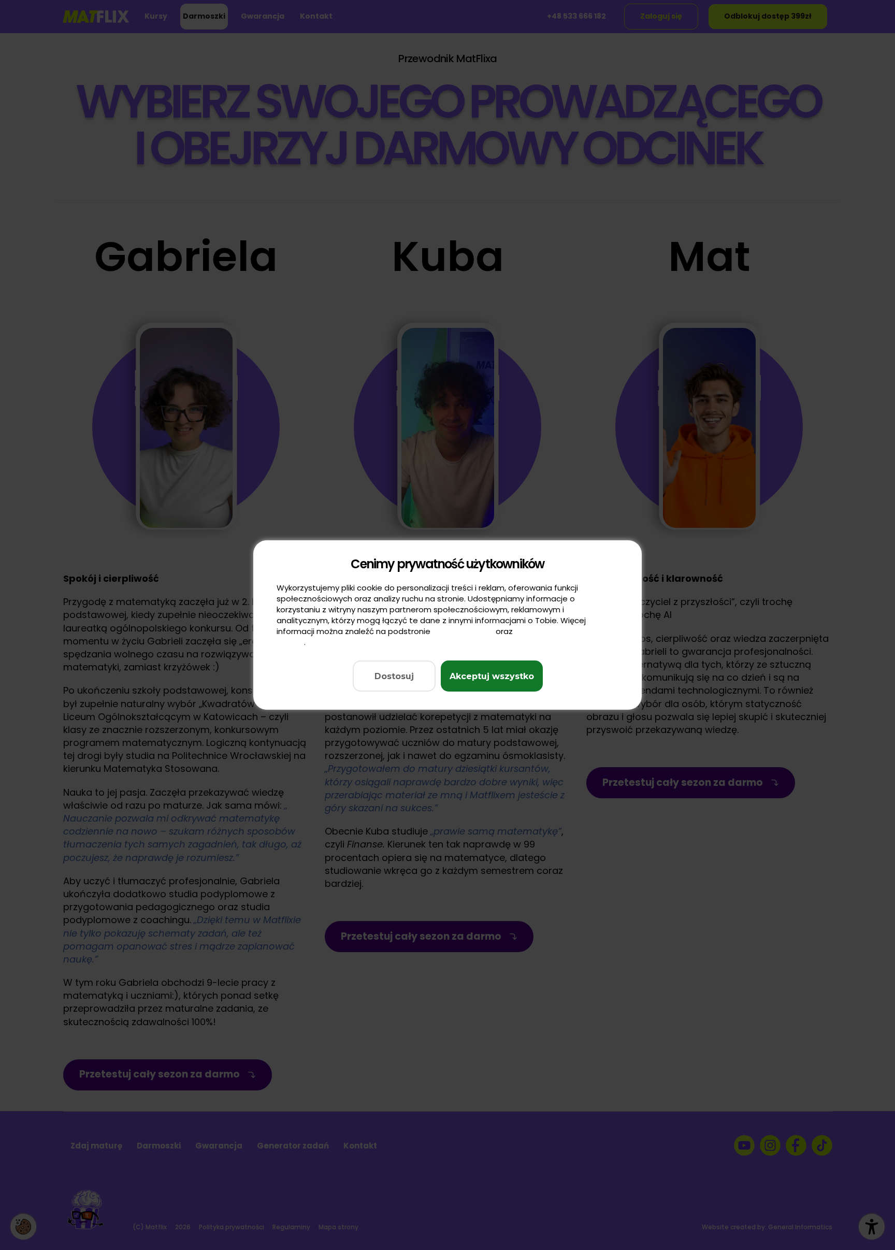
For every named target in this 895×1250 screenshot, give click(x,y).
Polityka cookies (463, 631)
